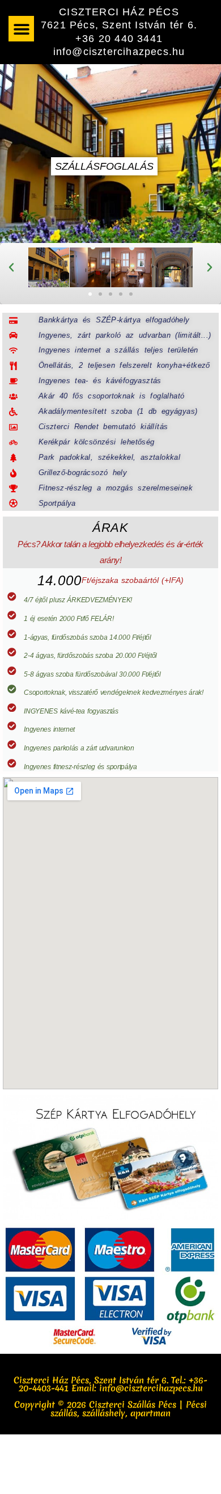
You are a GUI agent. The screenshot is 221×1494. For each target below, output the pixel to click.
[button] (21, 29)
